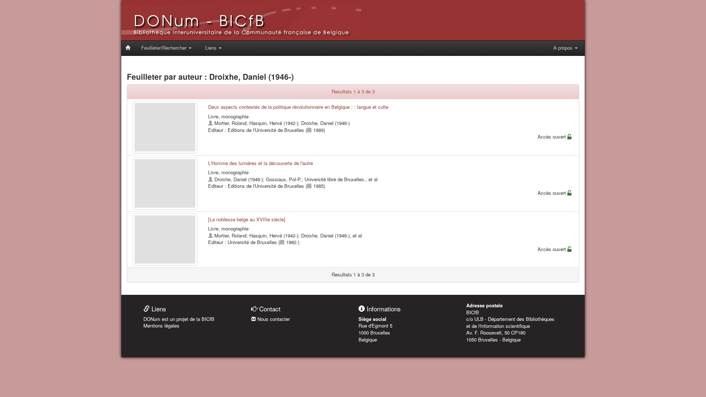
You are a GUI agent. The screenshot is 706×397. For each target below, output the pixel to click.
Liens (211, 47)
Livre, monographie (228, 116)
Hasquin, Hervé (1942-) (273, 122)
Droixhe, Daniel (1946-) (325, 122)
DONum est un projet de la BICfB (178, 318)
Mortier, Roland (230, 122)
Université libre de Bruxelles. (335, 179)
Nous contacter (273, 318)
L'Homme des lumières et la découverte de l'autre (260, 163)
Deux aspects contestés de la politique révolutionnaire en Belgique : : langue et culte (298, 106)
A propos (563, 47)
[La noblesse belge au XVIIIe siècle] (246, 219)
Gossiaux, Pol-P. (284, 179)
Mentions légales (161, 325)
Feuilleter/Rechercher (164, 47)
